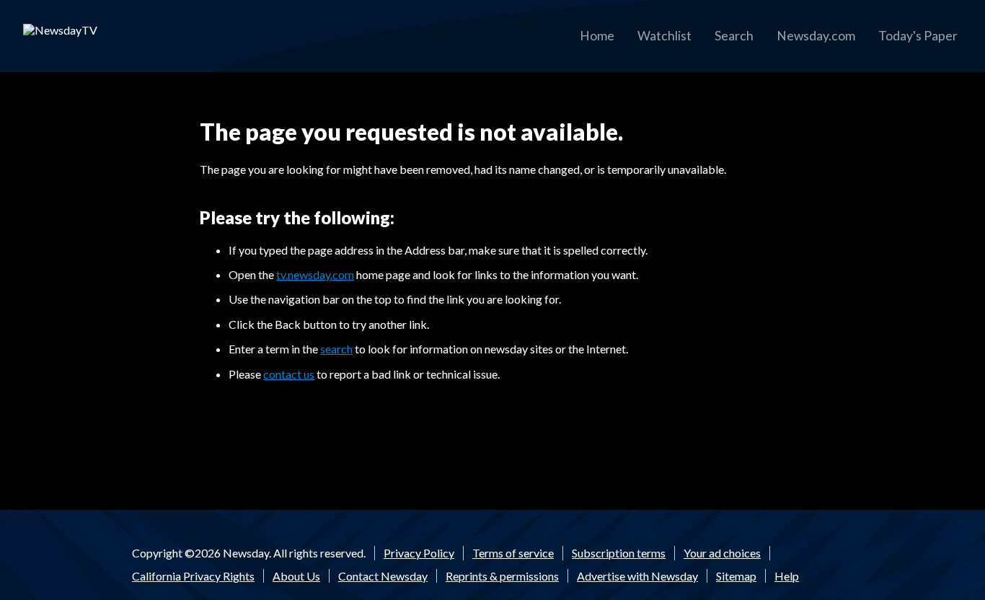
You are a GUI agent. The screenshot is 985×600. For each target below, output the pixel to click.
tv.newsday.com (315, 274)
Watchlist (664, 35)
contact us (288, 374)
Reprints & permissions (502, 576)
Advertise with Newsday (637, 576)
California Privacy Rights (193, 576)
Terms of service (513, 553)
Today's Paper (918, 35)
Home (597, 35)
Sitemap (736, 576)
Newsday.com (816, 35)
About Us (296, 576)
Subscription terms (619, 553)
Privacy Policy (419, 553)
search (336, 349)
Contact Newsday (383, 576)
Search (734, 35)
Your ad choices (722, 553)
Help (786, 576)
